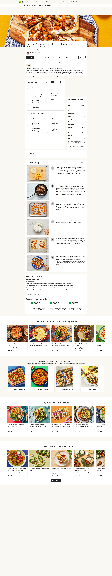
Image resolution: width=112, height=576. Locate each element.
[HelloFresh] (22, 2)
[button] (52, 82)
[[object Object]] (80, 57)
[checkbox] (26, 49)
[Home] (24, 5)
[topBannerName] (56, 11)
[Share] (84, 57)
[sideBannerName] (76, 87)
